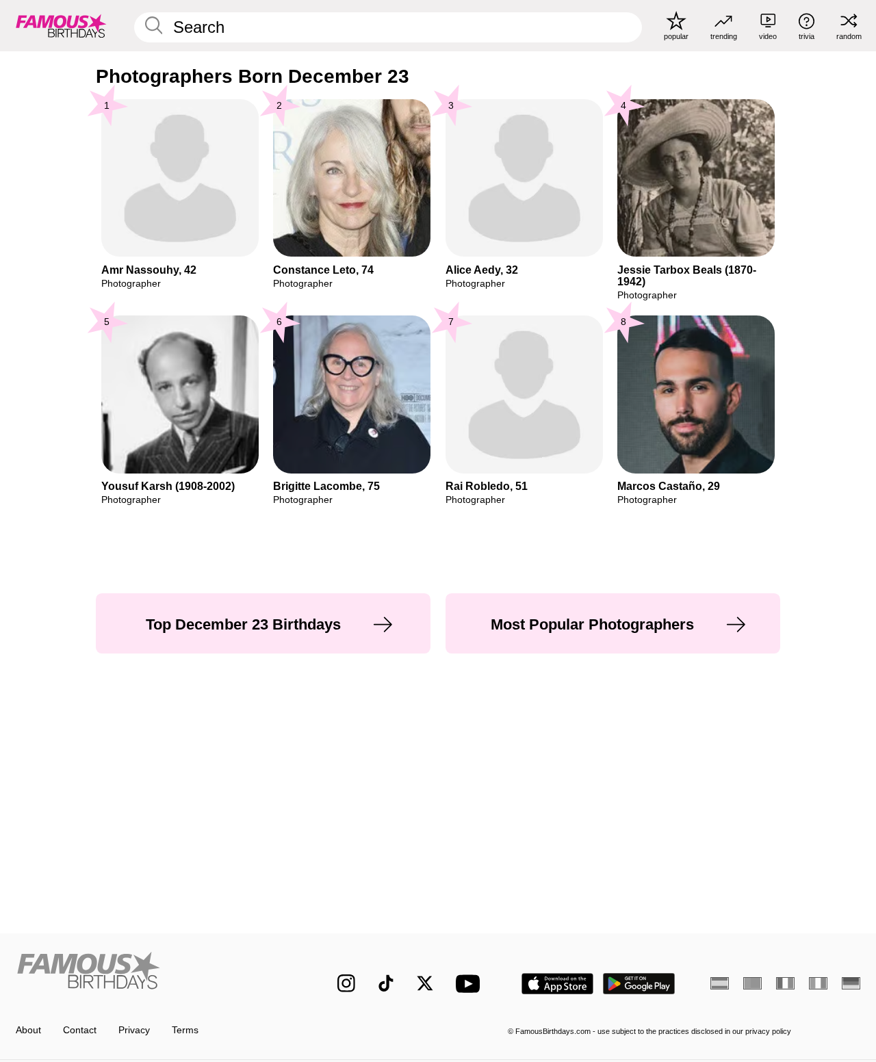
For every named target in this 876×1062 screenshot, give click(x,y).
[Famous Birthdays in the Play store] (639, 983)
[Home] (151, 973)
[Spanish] (719, 983)
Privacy (134, 1030)
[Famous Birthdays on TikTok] (386, 983)
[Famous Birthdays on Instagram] (346, 983)
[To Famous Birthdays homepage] (61, 25)
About (28, 1030)
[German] (851, 983)
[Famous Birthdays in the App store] (557, 983)
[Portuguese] (752, 983)
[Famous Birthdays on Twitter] (425, 983)
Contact (79, 1030)
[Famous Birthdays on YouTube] (471, 983)
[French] (785, 983)
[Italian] (818, 983)
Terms (185, 1030)
